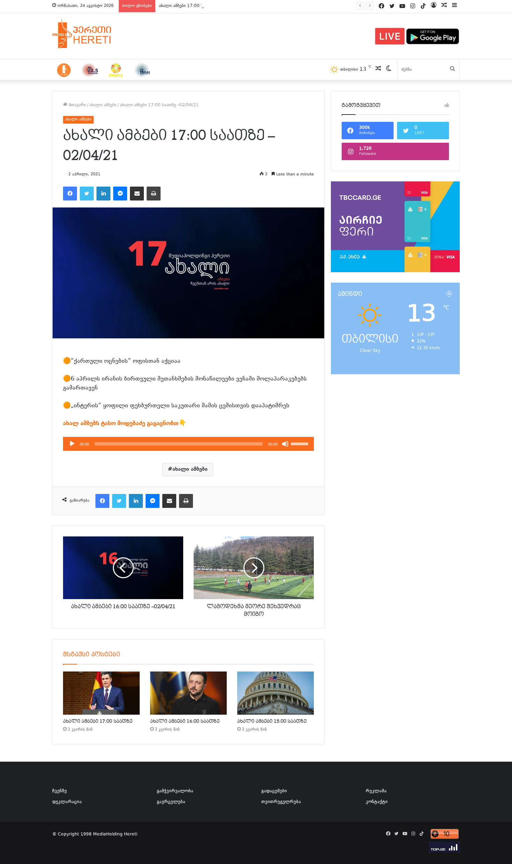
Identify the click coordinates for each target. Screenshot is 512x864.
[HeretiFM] (90, 32)
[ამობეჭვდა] (154, 194)
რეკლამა (376, 791)
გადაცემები (274, 791)
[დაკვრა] (72, 443)
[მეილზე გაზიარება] (137, 194)
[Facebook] (70, 194)
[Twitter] (87, 194)
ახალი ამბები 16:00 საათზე (184, 721)
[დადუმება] (285, 443)
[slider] (300, 443)
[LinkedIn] (103, 194)
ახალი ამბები (103, 105)
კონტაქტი (377, 802)
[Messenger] (120, 194)
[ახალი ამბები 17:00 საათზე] (101, 693)
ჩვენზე (59, 791)
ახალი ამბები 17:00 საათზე (187, 6)
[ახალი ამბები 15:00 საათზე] (275, 693)
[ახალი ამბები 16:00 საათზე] (188, 693)
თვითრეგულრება (281, 802)
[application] (188, 444)
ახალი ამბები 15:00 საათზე (272, 721)
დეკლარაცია (67, 802)
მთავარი (76, 105)
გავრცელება (171, 802)
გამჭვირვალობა (175, 791)
